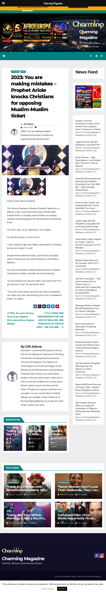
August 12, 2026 (16, 523)
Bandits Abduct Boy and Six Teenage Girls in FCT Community (87, 263)
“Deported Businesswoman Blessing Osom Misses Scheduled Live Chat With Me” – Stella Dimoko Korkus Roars (88, 184)
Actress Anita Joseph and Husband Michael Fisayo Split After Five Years (87, 205)
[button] (91, 56)
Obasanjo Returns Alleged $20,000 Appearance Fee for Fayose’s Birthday (87, 308)
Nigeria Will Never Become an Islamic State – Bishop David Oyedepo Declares (88, 387)
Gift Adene (29, 124)
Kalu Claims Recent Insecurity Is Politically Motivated (85, 327)
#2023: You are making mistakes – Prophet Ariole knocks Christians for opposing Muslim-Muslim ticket (37, 135)
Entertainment (12, 482)
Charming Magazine (23, 558)
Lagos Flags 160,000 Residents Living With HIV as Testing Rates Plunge (87, 224)
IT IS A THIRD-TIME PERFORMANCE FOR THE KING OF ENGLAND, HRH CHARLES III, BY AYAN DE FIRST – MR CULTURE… (50, 320)
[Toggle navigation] (101, 56)
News (23, 71)
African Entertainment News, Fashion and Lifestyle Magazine (78, 576)
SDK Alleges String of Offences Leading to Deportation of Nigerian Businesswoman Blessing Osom (87, 408)
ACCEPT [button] (62, 589)
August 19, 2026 (16, 494)
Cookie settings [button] (47, 589)
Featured (15, 71)
